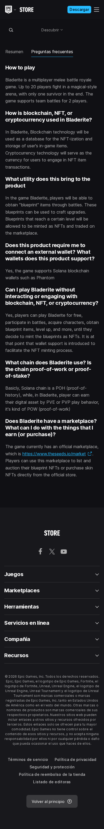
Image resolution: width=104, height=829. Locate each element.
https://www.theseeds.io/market (57, 453)
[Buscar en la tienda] (11, 29)
